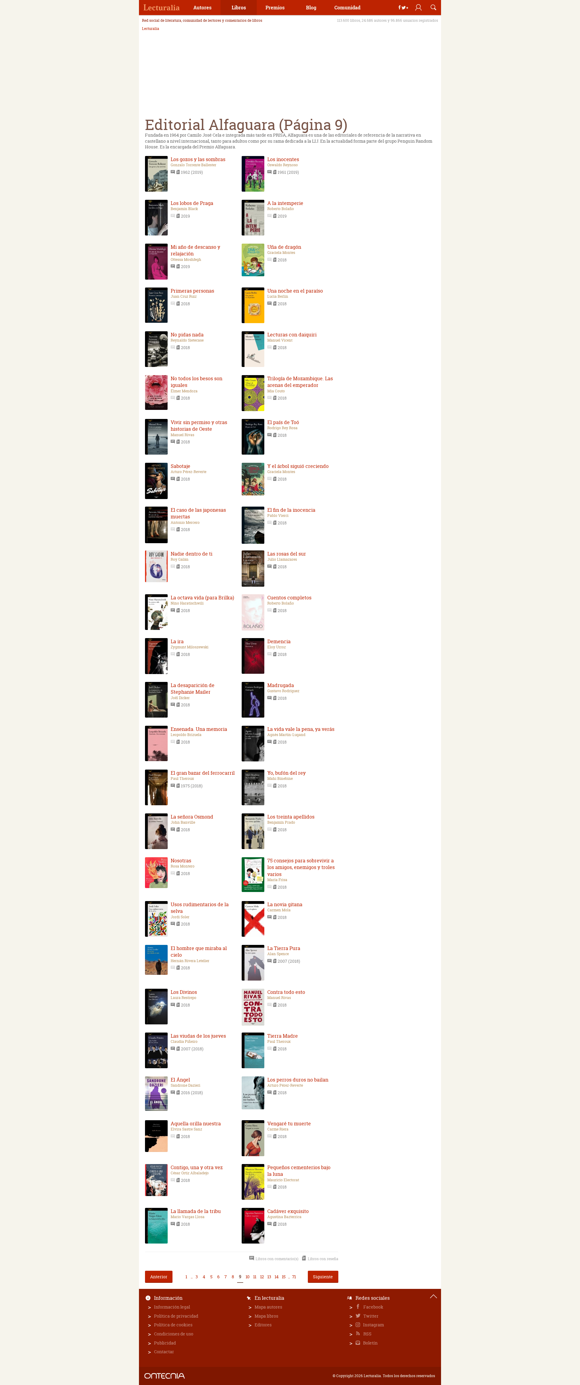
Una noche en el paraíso (295, 290)
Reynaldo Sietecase (187, 340)
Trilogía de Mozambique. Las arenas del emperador (300, 381)
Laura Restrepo (183, 997)
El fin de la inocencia (291, 510)
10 (247, 1277)
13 (269, 1277)
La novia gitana (284, 904)
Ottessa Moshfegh (186, 259)
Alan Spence (278, 954)
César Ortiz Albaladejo (190, 1173)
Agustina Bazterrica (284, 1217)
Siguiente (323, 1277)
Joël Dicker (180, 698)
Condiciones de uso (173, 1334)
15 (283, 1277)
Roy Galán (179, 559)
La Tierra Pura (283, 948)
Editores (263, 1325)
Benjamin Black (184, 208)
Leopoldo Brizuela (186, 734)
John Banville (183, 822)
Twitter (370, 1316)
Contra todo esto (286, 992)
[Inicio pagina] (433, 1296)
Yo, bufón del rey (286, 773)
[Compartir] (403, 7)
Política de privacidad (176, 1316)
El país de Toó (283, 422)
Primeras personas (192, 290)
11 (254, 1277)
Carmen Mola (279, 910)
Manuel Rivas (182, 435)
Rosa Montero (183, 866)
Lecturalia (150, 28)
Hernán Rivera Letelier (190, 960)
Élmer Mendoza (184, 391)
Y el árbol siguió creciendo (298, 466)
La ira (177, 641)
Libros (239, 7)
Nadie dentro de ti (191, 553)
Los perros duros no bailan (297, 1079)
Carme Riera (277, 1129)
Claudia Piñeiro (184, 1041)
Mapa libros (266, 1316)
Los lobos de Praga (192, 203)
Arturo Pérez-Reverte (188, 471)
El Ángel (180, 1079)
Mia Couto (276, 391)
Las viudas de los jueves (198, 1036)
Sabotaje (180, 466)
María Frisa (277, 879)
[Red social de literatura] (161, 7)
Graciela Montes (281, 252)
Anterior (158, 1277)
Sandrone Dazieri (185, 1085)
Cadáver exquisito (288, 1211)
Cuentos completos (289, 597)
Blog (311, 7)
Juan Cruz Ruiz (184, 296)
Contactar (164, 1351)
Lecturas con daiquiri (292, 334)
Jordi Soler (180, 917)
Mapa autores (268, 1307)
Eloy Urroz (276, 647)
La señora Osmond (192, 816)
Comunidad (347, 7)
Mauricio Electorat (283, 1180)
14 (276, 1277)
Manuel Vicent (279, 340)
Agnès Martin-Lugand (286, 734)
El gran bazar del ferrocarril (203, 773)
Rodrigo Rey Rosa (282, 428)
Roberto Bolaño (280, 208)
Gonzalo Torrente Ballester (193, 165)
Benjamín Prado (281, 822)
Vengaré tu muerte (289, 1123)
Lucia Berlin (277, 296)
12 (262, 1277)
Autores (202, 7)
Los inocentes (283, 159)
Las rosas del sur (286, 553)
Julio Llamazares (282, 559)
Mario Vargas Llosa (188, 1217)
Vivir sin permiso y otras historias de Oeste (199, 425)
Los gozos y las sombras (198, 159)
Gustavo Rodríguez (283, 691)
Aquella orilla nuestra (196, 1123)
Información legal (172, 1307)
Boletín (370, 1343)
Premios (275, 7)
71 (294, 1277)
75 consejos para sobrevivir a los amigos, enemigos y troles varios (301, 867)
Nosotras (181, 860)
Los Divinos (184, 992)
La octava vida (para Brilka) (202, 597)
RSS (367, 1334)
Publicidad (165, 1343)
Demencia (279, 641)
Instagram (373, 1325)
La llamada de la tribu (196, 1211)
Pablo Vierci (277, 515)
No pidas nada (187, 334)
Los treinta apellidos (290, 816)
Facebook (372, 1307)
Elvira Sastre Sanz (186, 1129)
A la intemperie (285, 203)
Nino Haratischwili (187, 603)
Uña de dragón (284, 247)
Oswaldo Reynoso (282, 165)
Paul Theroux (182, 778)
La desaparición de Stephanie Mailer (192, 688)
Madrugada (280, 685)
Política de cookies (173, 1325)
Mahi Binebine (280, 778)
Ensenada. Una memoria (199, 729)
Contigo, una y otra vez (197, 1167)
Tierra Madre (282, 1036)
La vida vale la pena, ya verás (300, 729)
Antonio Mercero (185, 522)
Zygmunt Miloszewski (189, 647)
